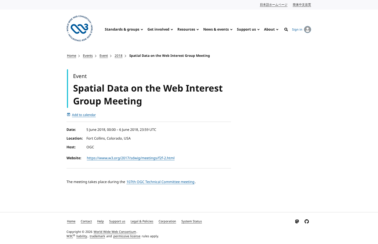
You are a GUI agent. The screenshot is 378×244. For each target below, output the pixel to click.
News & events (216, 29)
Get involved (158, 29)
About (269, 29)
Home (71, 55)
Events (88, 55)
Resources (186, 29)
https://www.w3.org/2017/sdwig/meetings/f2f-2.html (131, 158)
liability (81, 236)
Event (104, 55)
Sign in (297, 29)
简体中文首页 (302, 4)
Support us (246, 29)
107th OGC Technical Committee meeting (160, 182)
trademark (97, 236)
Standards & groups (122, 29)
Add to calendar (84, 114)
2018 (118, 55)
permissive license (126, 236)
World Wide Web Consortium (115, 232)
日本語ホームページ (274, 4)
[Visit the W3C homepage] (79, 29)
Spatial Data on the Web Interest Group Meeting (169, 55)
